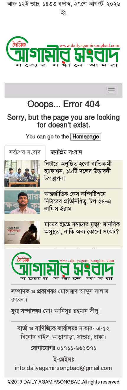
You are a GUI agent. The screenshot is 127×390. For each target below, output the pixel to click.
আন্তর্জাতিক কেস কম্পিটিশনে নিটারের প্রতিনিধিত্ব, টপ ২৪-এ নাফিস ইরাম (77, 201)
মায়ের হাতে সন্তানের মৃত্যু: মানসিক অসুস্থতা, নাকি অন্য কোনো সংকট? (82, 228)
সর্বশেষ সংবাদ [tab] (25, 152)
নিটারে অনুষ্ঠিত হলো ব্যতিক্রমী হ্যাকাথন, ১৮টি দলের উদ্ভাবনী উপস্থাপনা (78, 171)
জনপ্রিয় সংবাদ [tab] (66, 152)
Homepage (86, 136)
